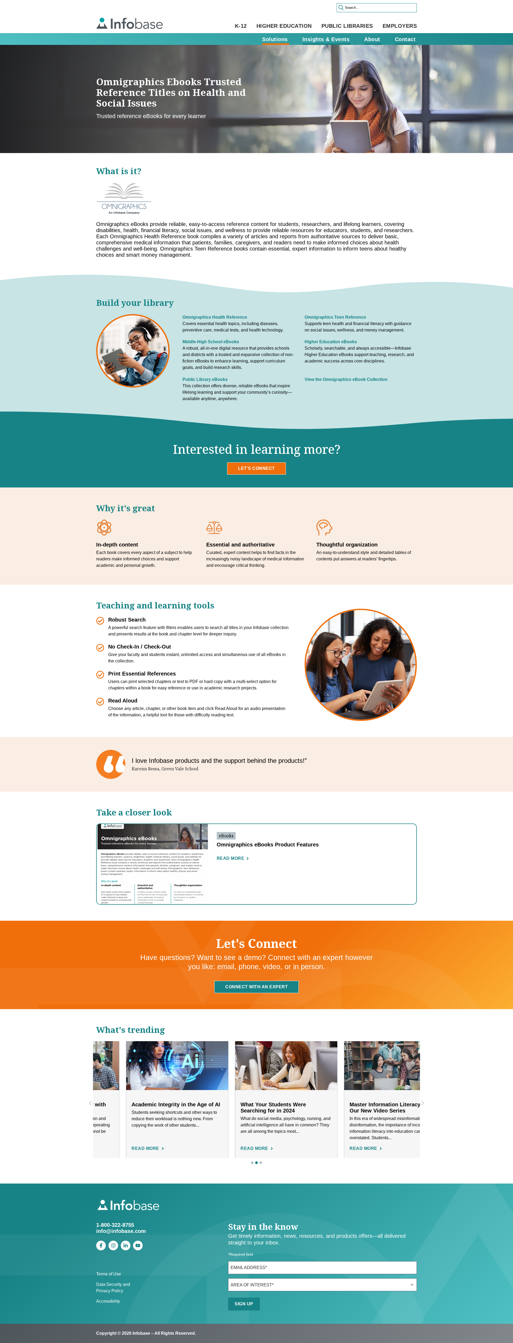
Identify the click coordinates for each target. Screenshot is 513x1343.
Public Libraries (347, 26)
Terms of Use (108, 1274)
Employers (400, 26)
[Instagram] (113, 1245)
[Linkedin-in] (125, 1245)
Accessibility (108, 1301)
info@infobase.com (121, 1231)
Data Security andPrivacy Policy (113, 1287)
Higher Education (284, 26)
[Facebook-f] (101, 1245)
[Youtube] (138, 1245)
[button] (422, 1103)
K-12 (241, 26)
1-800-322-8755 (115, 1225)
